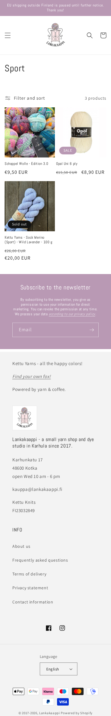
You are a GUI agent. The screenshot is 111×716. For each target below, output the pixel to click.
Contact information (32, 602)
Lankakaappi (49, 713)
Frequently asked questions (40, 560)
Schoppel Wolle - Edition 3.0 (26, 163)
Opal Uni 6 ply (66, 163)
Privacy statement (30, 588)
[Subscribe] (91, 330)
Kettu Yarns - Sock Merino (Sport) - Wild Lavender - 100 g (28, 240)
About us (21, 546)
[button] (7, 35)
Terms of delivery (29, 574)
